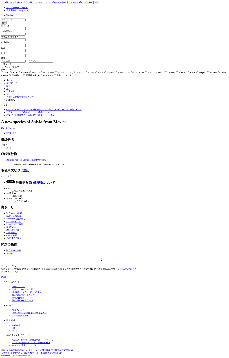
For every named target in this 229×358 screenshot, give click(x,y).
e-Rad (193, 72)
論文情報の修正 (13, 250)
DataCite (36, 72)
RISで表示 (11, 227)
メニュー (88, 3)
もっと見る (6, 176)
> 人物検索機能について (22, 97)
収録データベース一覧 (22, 289)
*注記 (25, 170)
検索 (96, 3)
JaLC (6, 72)
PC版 (3, 277)
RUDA (91, 72)
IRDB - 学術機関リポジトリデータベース (31, 342)
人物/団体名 (6, 31)
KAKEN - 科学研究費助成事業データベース (32, 340)
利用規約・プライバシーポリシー (27, 292)
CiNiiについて (18, 286)
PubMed (213, 72)
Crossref (25, 72)
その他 (9, 253)
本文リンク (6, 64)
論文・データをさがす (17, 7)
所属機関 (5, 42)
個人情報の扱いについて (23, 295)
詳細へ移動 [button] (58, 2)
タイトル (5, 26)
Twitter (15, 330)
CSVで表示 (11, 235)
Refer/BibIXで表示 (14, 224)
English (9, 15)
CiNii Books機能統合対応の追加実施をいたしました (30, 115)
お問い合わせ (18, 298)
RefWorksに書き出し (15, 213)
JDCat (101, 72)
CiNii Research (18, 310)
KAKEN (182, 72)
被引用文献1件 (8, 128)
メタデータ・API (20, 315)
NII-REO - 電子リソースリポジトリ (28, 345)
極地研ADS (17, 75)
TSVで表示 (11, 232)
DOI (3, 53)
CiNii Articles (124, 72)
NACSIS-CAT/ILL (155, 72)
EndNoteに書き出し (15, 216)
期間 (3, 58)
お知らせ (16, 325)
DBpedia (171, 72)
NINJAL (111, 72)
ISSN (3, 48)
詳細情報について (42, 182)
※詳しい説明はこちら (128, 269)
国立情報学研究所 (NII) (22, 300)
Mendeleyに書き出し (15, 219)
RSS (14, 328)
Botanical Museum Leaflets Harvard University (26, 160)
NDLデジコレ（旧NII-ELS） (71, 72)
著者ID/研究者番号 (10, 37)
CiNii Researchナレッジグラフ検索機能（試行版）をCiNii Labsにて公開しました (44, 109)
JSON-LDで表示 (13, 238)
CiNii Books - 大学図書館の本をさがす (29, 313)
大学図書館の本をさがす (18, 10)
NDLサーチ (49, 72)
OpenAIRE (48, 75)
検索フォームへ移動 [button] (73, 2)
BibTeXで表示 (12, 230)
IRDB (15, 72)
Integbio (202, 72)
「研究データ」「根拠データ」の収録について (28, 112)
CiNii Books (139, 72)
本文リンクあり (11, 67)
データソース (7, 69)
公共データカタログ (66, 75)
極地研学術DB (32, 75)
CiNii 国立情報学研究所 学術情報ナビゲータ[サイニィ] (27, 2)
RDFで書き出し (13, 221)
